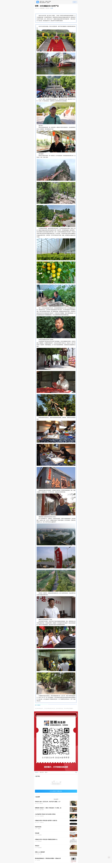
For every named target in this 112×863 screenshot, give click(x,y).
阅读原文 (36, 772)
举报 (76, 772)
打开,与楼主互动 (56, 791)
